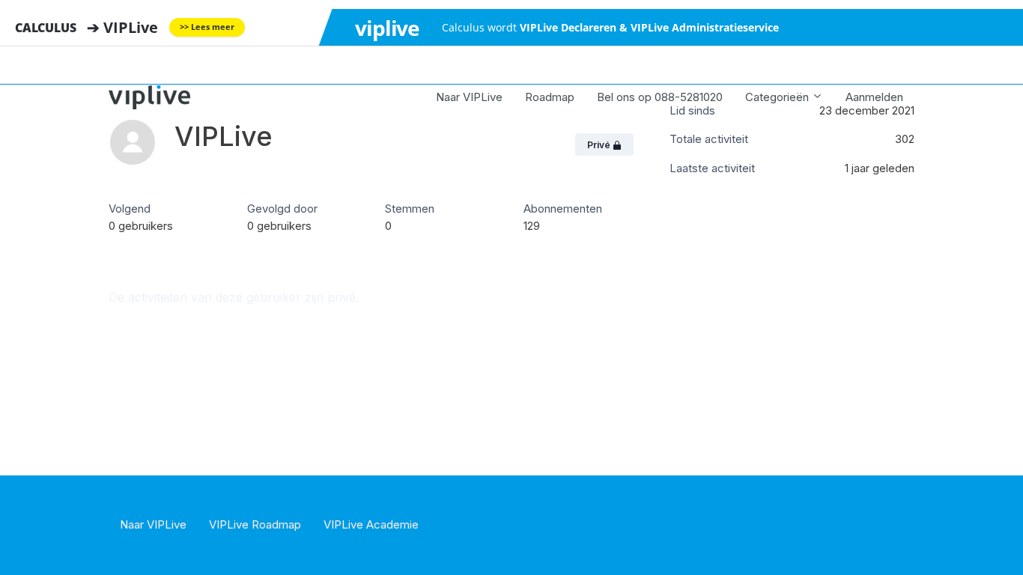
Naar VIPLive (469, 97)
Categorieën (778, 97)
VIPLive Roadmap (255, 524)
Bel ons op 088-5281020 (660, 97)
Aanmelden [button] (874, 97)
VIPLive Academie (371, 524)
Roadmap (549, 97)
